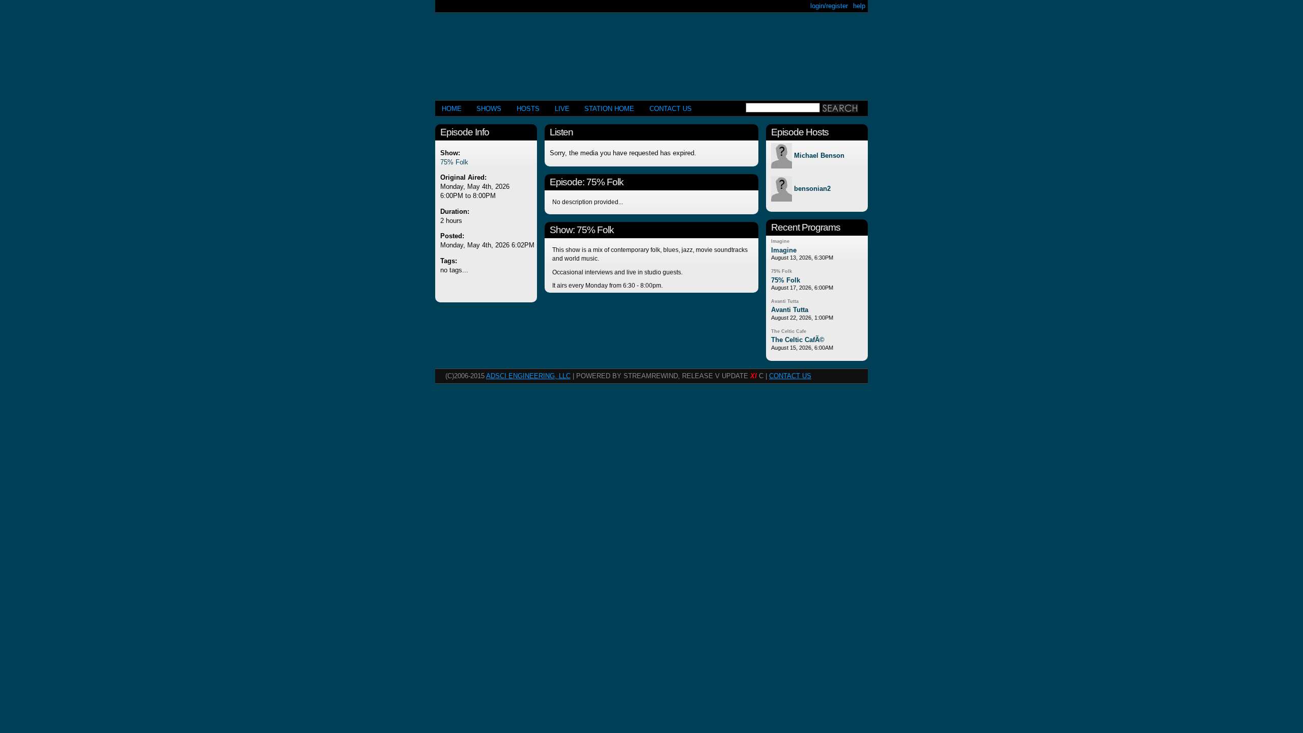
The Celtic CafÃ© (798, 340)
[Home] (651, 52)
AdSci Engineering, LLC (528, 376)
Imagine (780, 241)
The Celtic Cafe (788, 331)
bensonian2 (812, 189)
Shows (488, 108)
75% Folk (454, 162)
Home (452, 108)
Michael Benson (819, 156)
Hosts (528, 108)
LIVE (562, 108)
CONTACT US (670, 108)
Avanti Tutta (785, 301)
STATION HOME (609, 108)
